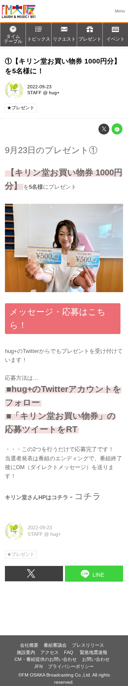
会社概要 (29, 645)
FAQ (69, 652)
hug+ (54, 92)
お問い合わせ (96, 659)
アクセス (49, 652)
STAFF (34, 92)
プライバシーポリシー (71, 666)
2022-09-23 (39, 86)
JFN (38, 666)
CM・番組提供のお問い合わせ (45, 659)
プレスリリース (88, 645)
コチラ (88, 496)
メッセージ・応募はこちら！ (58, 318)
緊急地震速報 (93, 652)
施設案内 (26, 652)
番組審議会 (55, 645)
